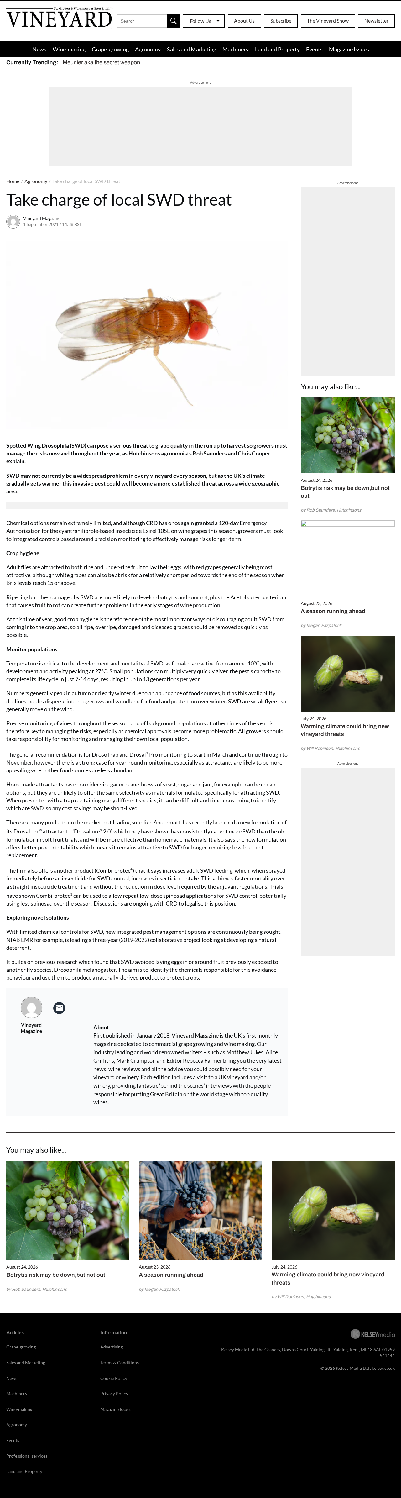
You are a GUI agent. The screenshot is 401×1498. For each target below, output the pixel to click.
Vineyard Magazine (41, 218)
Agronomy (148, 49)
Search (173, 21)
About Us (244, 21)
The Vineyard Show (328, 21)
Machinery (235, 49)
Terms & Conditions (119, 1362)
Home (12, 181)
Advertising (111, 1346)
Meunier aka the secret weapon (101, 62)
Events (314, 49)
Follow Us (200, 21)
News (39, 49)
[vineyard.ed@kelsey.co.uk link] (59, 1008)
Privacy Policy (114, 1393)
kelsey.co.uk (383, 1368)
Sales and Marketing (191, 49)
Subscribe (280, 21)
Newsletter (376, 21)
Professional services (26, 1456)
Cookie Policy (113, 1378)
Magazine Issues (349, 49)
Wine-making (69, 49)
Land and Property (277, 49)
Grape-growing (110, 49)
